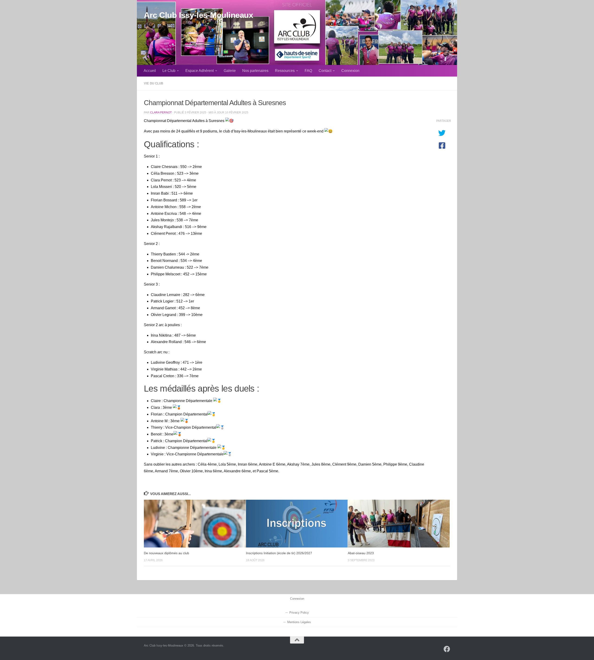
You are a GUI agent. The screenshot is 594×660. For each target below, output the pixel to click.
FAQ (308, 71)
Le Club (168, 71)
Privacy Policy (299, 612)
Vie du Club (153, 83)
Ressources (285, 71)
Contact (325, 71)
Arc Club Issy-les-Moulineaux (198, 14)
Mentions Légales (299, 622)
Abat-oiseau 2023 (361, 553)
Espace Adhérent (199, 71)
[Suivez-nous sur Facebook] (447, 649)
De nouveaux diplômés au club (166, 553)
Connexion (350, 71)
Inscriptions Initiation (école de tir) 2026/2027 (279, 553)
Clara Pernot (161, 112)
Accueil (150, 71)
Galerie (230, 71)
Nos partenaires (255, 71)
